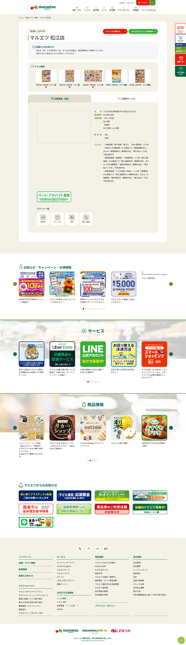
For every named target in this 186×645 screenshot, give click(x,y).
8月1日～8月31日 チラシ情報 (139, 85)
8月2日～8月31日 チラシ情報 (116, 85)
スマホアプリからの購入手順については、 (31, 449)
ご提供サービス (128, 98)
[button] (81, 309)
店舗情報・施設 (61, 98)
